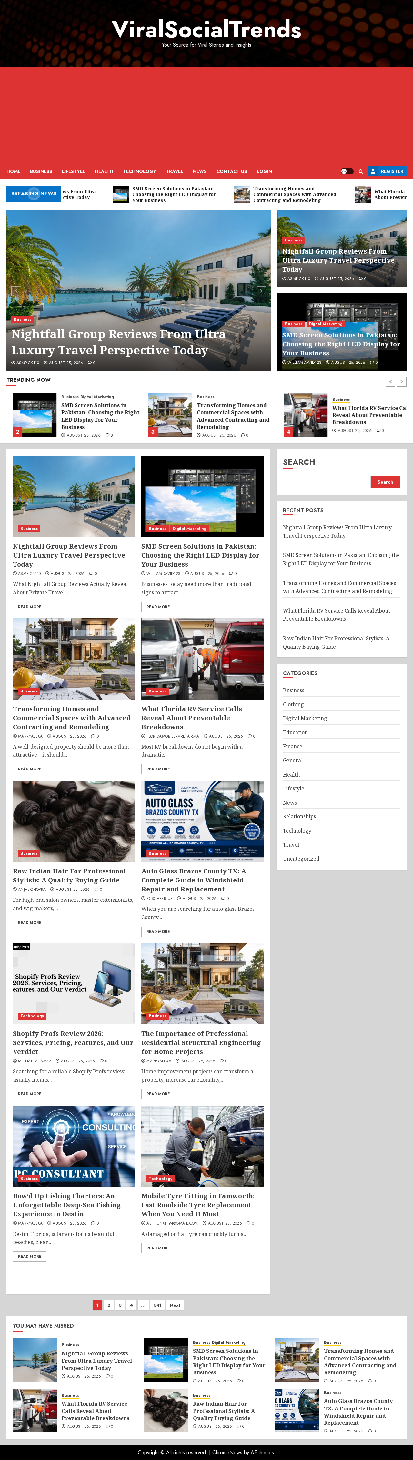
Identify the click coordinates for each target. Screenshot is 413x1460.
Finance (292, 746)
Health (104, 171)
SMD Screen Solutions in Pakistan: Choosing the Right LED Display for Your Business (341, 344)
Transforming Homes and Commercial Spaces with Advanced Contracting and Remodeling (227, 416)
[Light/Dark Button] (347, 171)
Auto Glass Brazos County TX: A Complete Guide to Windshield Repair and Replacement (193, 880)
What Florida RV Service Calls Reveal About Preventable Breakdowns (366, 415)
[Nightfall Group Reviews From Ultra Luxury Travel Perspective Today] (138, 290)
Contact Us (232, 171)
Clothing (293, 704)
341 (158, 1305)
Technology (139, 171)
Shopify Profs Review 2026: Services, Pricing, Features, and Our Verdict (73, 1042)
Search (299, 461)
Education (295, 732)
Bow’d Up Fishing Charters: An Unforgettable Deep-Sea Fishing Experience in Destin (67, 1205)
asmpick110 (27, 363)
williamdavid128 (304, 362)
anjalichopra (32, 889)
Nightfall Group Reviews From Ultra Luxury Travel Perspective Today (118, 342)
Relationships (299, 816)
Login (264, 171)
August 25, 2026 (66, 363)
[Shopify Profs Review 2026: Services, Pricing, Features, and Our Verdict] (74, 983)
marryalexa (30, 736)
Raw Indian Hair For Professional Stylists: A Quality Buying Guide (69, 875)
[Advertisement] (206, 115)
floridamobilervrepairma (172, 736)
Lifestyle (73, 171)
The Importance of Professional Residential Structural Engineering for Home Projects (201, 1042)
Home (13, 171)
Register (392, 171)
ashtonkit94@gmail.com (172, 1223)
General (293, 760)
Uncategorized (301, 858)
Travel (174, 171)
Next (175, 1305)
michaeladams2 (34, 1061)
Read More (29, 607)
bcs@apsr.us (159, 898)
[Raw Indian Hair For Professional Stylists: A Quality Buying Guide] (74, 821)
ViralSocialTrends (206, 29)
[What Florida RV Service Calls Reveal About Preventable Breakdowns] (299, 415)
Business (41, 171)
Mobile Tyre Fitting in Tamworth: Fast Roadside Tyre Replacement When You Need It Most (198, 1205)
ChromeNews (227, 1452)
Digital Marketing (326, 324)
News (200, 171)
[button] (361, 171)
